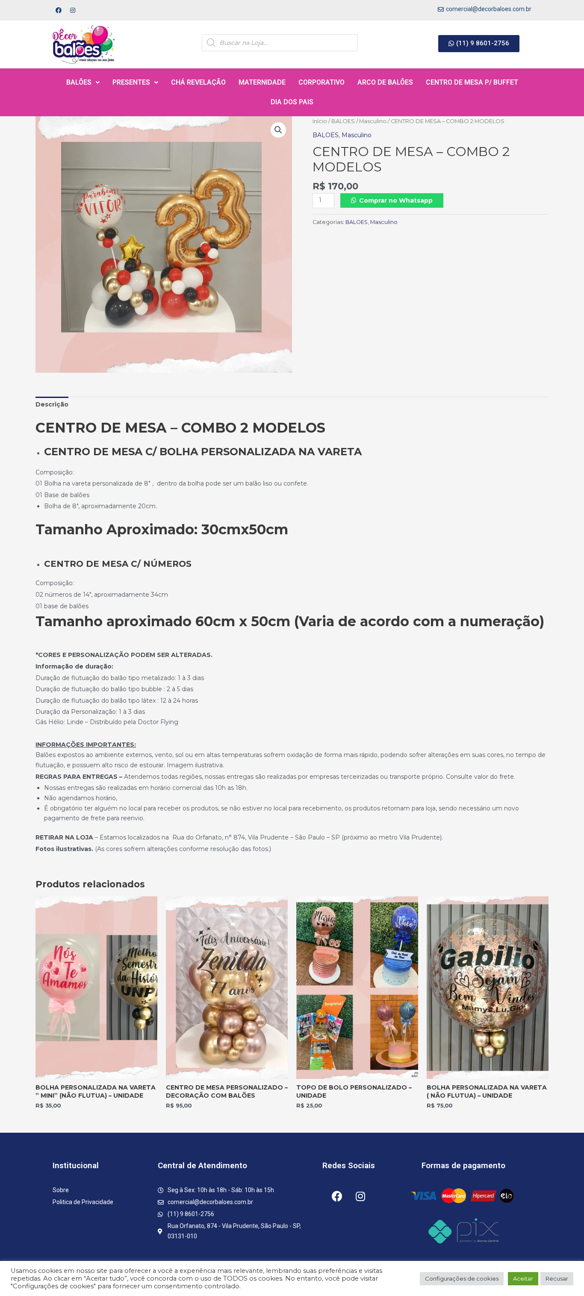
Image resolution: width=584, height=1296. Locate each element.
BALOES (343, 121)
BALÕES (78, 82)
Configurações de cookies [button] (461, 1278)
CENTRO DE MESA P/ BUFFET (472, 82)
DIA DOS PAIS (292, 102)
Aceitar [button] (523, 1278)
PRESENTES (131, 82)
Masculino (372, 121)
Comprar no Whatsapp (396, 200)
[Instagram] (73, 10)
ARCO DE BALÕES (385, 82)
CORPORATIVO (321, 82)
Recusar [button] (557, 1278)
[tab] (51, 405)
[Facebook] (59, 10)
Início (320, 121)
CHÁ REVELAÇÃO (198, 82)
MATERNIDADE (262, 82)
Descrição (51, 404)
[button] (478, 43)
